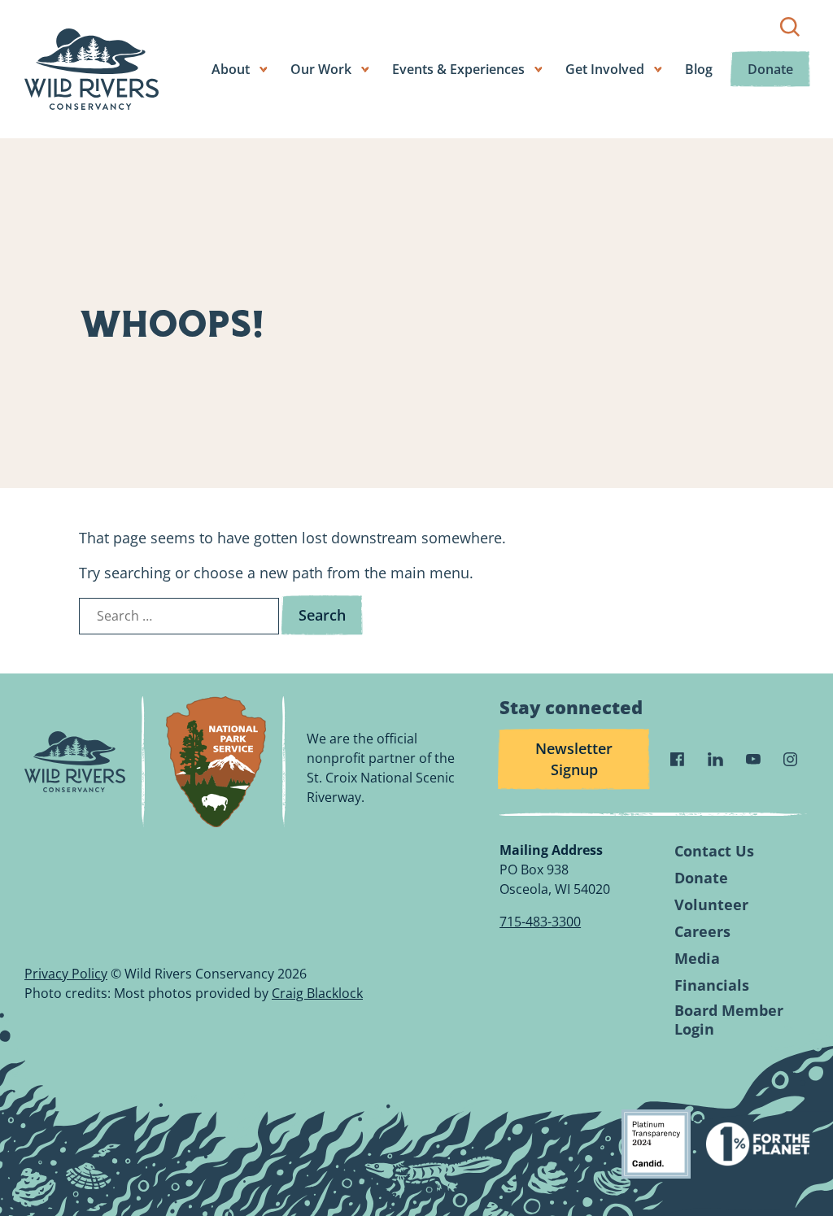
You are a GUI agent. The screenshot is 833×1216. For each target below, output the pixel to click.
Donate (770, 69)
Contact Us (714, 851)
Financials (711, 985)
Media (697, 958)
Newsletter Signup (574, 758)
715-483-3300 (540, 922)
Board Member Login (728, 1020)
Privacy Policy (65, 974)
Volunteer (711, 905)
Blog (699, 69)
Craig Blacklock (317, 993)
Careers (702, 931)
